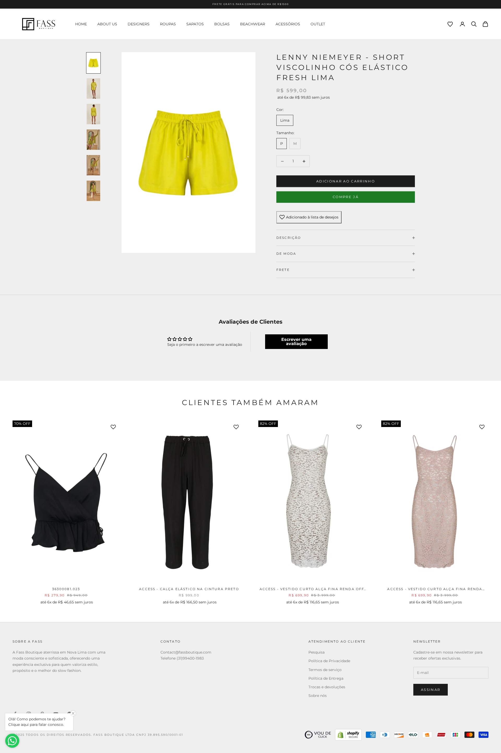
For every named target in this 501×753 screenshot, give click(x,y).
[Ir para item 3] (93, 114)
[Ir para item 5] (93, 165)
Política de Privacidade (329, 661)
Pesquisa (316, 652)
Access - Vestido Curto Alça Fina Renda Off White (312, 589)
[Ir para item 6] (93, 190)
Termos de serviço (325, 669)
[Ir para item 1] (93, 63)
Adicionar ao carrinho (345, 181)
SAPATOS (195, 24)
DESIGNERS (139, 24)
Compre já (346, 197)
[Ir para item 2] (93, 88)
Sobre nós (317, 695)
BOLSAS (222, 24)
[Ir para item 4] (93, 139)
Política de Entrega (325, 678)
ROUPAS (168, 24)
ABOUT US (107, 24)
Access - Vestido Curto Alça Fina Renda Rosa (434, 589)
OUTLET (318, 24)
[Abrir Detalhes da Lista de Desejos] (450, 24)
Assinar (430, 689)
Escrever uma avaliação (296, 341)
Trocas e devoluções (326, 687)
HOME (81, 24)
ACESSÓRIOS (288, 24)
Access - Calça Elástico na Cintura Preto (189, 589)
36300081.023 (66, 589)
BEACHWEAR (252, 24)
